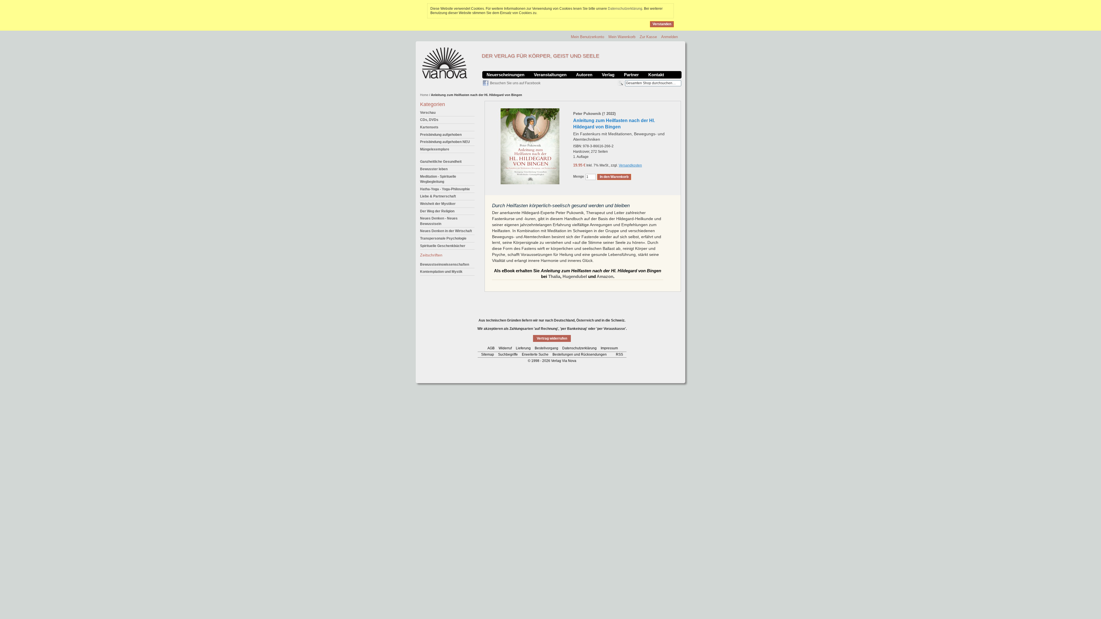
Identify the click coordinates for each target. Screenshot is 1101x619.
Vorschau (428, 113)
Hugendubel (575, 276)
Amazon (605, 276)
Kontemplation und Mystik (441, 272)
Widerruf (505, 348)
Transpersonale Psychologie (443, 238)
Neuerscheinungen (505, 74)
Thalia (554, 276)
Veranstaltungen (550, 74)
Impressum (609, 348)
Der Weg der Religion (437, 211)
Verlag (608, 74)
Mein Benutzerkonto (587, 37)
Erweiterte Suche (535, 354)
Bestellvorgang (546, 348)
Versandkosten (630, 165)
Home (424, 95)
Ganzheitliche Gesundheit (441, 162)
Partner (631, 74)
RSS (619, 354)
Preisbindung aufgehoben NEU (445, 142)
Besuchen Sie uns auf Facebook (515, 83)
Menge (578, 177)
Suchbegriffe (508, 354)
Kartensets (429, 127)
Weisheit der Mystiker (438, 204)
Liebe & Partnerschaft (438, 196)
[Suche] (620, 83)
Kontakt (656, 74)
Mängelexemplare (434, 149)
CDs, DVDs (429, 120)
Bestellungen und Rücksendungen (580, 354)
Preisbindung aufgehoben (441, 135)
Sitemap (487, 354)
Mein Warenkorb (621, 37)
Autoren (584, 74)
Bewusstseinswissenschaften (444, 265)
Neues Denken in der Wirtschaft (446, 231)
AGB (491, 348)
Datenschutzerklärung (625, 9)
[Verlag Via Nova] (445, 63)
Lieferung (523, 348)
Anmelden (669, 37)
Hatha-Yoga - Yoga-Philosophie (445, 189)
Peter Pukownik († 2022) (594, 113)
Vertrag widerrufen (552, 338)
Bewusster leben (434, 169)
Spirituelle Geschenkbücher (442, 246)
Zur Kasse (648, 37)
